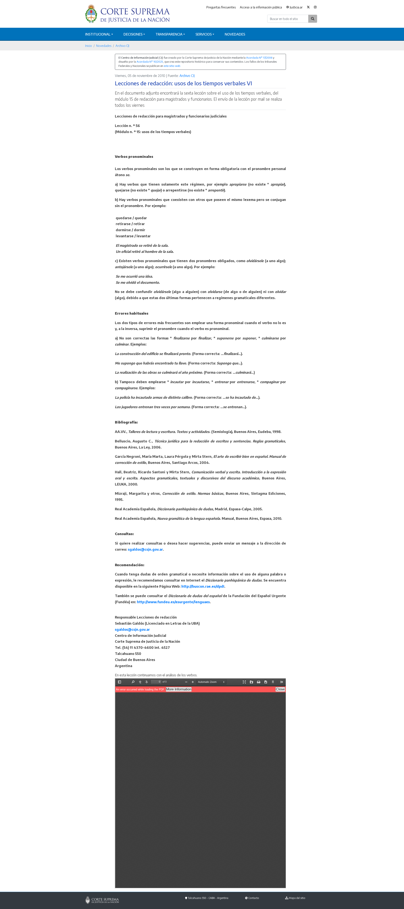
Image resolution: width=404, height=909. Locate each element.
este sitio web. (172, 65)
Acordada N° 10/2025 (150, 61)
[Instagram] (315, 7)
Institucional (97, 34)
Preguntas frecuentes (221, 7)
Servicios (203, 34)
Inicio (88, 45)
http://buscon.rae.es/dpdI (202, 586)
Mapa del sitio (297, 898)
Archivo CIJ (122, 45)
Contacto (253, 898)
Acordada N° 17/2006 (259, 57)
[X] (308, 7)
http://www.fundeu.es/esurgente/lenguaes (173, 602)
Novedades (235, 34)
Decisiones (133, 34)
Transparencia (168, 34)
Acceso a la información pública (261, 7)
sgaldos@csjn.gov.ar (145, 549)
